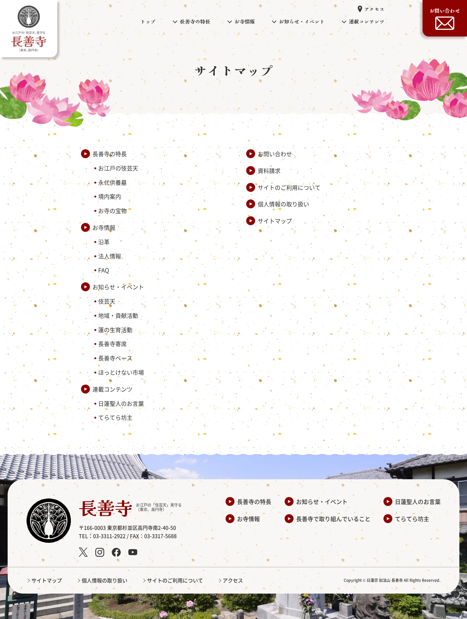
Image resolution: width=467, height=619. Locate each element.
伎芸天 (106, 301)
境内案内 (109, 196)
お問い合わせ (445, 10)
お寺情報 (103, 227)
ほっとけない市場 (121, 372)
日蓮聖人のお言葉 (121, 403)
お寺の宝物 (112, 210)
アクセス (374, 9)
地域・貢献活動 (118, 315)
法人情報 (109, 256)
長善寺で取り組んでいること (333, 519)
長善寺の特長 (109, 154)
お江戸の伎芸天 (118, 168)
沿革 (104, 242)
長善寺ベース (115, 358)
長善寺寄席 (112, 344)
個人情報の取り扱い (283, 204)
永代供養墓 (112, 182)
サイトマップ (275, 221)
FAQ (103, 270)
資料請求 (269, 170)
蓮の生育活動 (115, 330)
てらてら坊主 (115, 417)
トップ (148, 21)
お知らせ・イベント (118, 287)
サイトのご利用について (289, 187)
